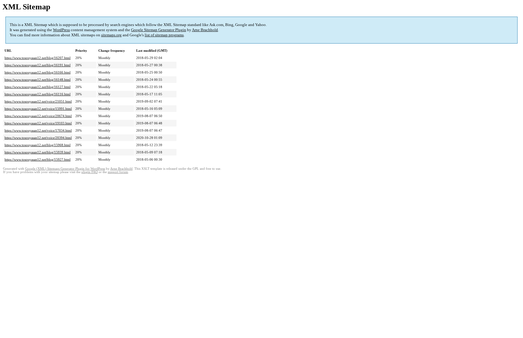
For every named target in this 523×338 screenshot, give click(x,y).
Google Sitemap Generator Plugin (158, 30)
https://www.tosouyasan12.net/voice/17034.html (38, 130)
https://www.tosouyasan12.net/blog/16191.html (38, 65)
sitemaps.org (111, 35)
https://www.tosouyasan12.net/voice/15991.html (38, 108)
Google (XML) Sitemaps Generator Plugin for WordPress (65, 168)
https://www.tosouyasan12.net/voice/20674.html (38, 116)
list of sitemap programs (164, 35)
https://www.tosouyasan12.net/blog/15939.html (38, 152)
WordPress (61, 30)
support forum (118, 172)
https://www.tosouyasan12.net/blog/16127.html (38, 87)
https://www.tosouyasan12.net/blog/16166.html (38, 72)
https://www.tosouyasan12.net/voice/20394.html (38, 137)
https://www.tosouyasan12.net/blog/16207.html (38, 58)
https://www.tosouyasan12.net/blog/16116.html (38, 94)
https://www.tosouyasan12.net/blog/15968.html (38, 145)
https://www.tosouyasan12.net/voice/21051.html (38, 101)
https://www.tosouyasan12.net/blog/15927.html (38, 159)
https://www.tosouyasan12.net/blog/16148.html (38, 79)
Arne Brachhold (205, 30)
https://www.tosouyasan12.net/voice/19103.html (38, 123)
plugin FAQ (89, 172)
